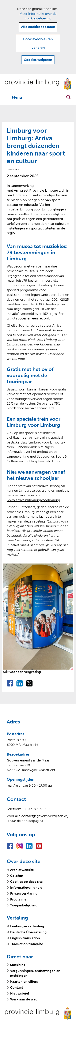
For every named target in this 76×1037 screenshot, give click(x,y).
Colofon (16, 876)
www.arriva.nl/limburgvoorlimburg (33, 500)
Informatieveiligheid (26, 888)
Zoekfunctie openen (68, 97)
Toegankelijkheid (24, 905)
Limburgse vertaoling (27, 926)
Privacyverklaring (24, 893)
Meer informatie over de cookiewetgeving (38, 16)
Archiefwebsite (22, 870)
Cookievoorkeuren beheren (38, 43)
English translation (25, 938)
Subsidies (17, 965)
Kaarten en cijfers (24, 982)
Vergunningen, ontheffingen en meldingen (35, 973)
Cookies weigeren (38, 60)
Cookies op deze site (26, 882)
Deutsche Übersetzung (28, 932)
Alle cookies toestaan (38, 27)
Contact (16, 987)
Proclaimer (19, 899)
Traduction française (26, 944)
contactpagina (32, 821)
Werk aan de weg (24, 999)
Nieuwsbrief (19, 993)
